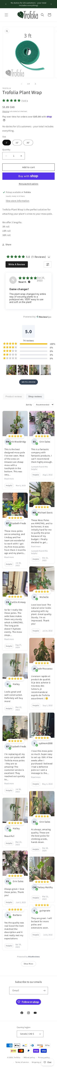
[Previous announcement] (5, 4)
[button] (6, 14)
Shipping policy (38, 1062)
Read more (9, 478)
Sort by (29, 404)
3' (7, 142)
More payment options (28, 183)
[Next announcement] (51, 4)
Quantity (6, 149)
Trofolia (17, 1057)
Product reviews (14, 396)
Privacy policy (44, 1057)
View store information (17, 200)
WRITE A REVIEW (28, 382)
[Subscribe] (44, 990)
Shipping (5, 111)
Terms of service (22, 1062)
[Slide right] (35, 83)
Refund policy (29, 1057)
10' (17, 142)
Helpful (9, 485)
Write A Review (16, 264)
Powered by (28, 956)
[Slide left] (21, 83)
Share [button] (8, 244)
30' (28, 142)
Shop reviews (35, 396)
